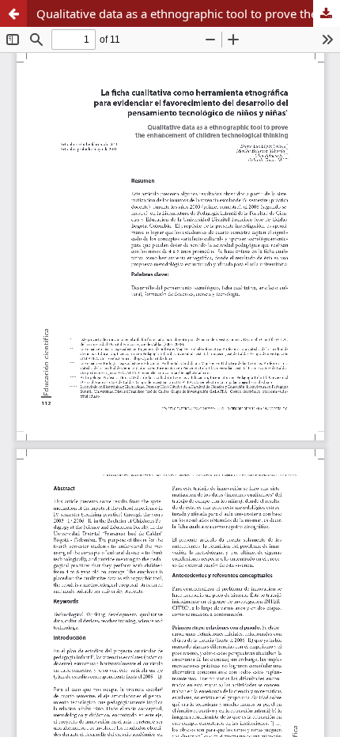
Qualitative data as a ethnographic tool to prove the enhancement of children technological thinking (188, 13)
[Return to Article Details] (13, 13)
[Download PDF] (326, 13)
